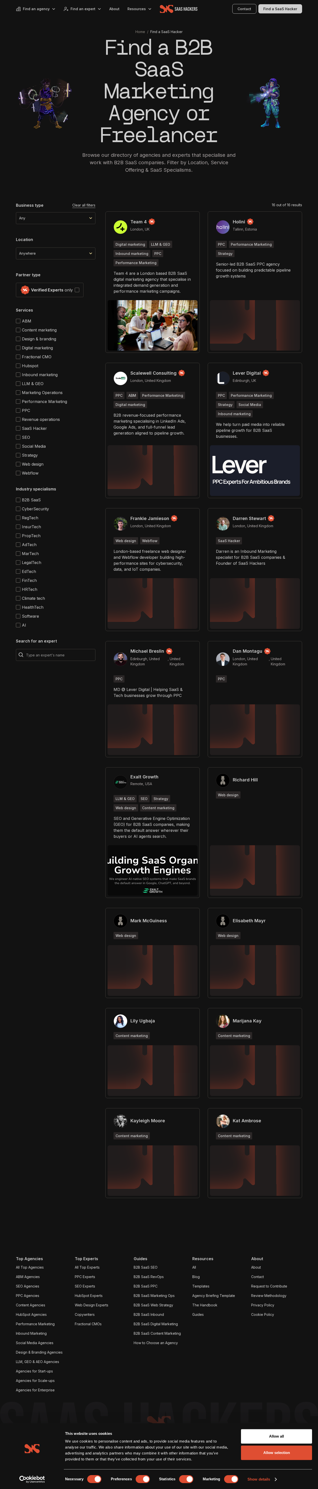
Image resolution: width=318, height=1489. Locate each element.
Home (140, 32)
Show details (258, 1479)
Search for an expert (36, 641)
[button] (36, 8)
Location (24, 239)
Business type (29, 205)
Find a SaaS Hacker (280, 9)
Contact (244, 9)
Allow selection (276, 1452)
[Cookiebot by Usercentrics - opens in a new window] (32, 1479)
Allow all (276, 1436)
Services (24, 310)
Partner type (28, 274)
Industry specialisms (36, 488)
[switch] (143, 1479)
